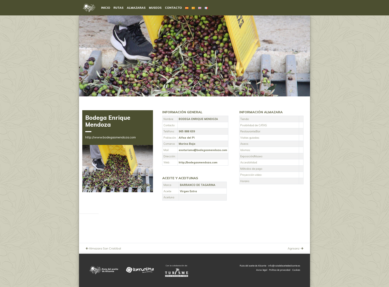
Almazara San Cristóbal (105, 248)
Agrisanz (294, 248)
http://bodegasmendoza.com (198, 162)
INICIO (105, 8)
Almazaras (136, 8)
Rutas (118, 8)
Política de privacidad (279, 270)
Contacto (173, 8)
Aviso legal (261, 270)
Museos (155, 8)
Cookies (296, 270)
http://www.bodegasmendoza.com (110, 137)
